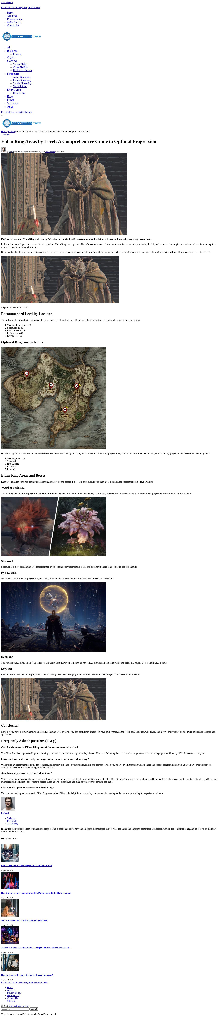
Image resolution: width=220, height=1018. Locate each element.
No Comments (50, 152)
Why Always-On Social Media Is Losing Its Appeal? (24, 920)
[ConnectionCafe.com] (21, 42)
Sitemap (11, 1001)
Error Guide (14, 89)
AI (8, 47)
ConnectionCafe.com (19, 1006)
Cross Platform (21, 67)
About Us (12, 15)
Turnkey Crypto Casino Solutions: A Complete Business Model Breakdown (35, 948)
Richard (11, 152)
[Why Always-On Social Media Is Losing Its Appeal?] (10, 915)
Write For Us (14, 22)
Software (12, 103)
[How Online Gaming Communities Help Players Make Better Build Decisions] (10, 888)
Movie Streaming (22, 80)
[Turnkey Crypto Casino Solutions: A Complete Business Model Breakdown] (10, 943)
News (10, 99)
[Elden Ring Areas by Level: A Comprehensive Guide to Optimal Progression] (64, 234)
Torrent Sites (20, 86)
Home (10, 12)
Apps (10, 106)
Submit (34, 1009)
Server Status (20, 64)
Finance (17, 54)
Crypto (11, 57)
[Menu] (2, 115)
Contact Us (13, 25)
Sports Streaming (22, 83)
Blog (10, 96)
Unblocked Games (22, 70)
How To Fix (19, 93)
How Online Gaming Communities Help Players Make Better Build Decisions (36, 893)
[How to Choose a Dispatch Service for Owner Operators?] (10, 970)
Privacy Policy (14, 19)
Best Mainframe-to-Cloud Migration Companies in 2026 (26, 866)
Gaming (12, 61)
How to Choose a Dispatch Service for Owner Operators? (27, 975)
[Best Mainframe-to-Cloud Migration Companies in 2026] (10, 861)
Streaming (13, 73)
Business (12, 51)
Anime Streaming (22, 77)
